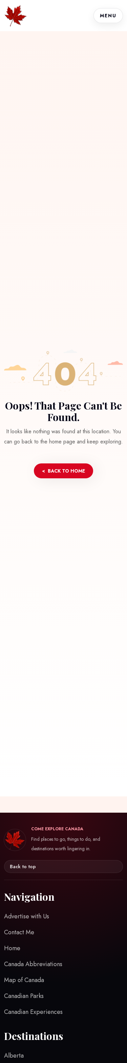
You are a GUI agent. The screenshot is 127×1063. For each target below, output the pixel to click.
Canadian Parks (24, 996)
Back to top (23, 866)
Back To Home (63, 470)
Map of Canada (24, 980)
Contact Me (19, 932)
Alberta (14, 1055)
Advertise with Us (26, 916)
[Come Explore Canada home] (15, 15)
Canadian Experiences (33, 1011)
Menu (108, 15)
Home (12, 948)
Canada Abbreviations (33, 964)
